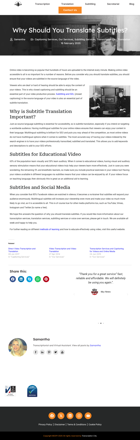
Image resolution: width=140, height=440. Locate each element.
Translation (67, 4)
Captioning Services (46, 39)
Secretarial (113, 4)
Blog (131, 4)
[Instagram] (79, 415)
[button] (13, 279)
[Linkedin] (70, 415)
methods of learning (49, 229)
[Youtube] (88, 415)
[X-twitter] (61, 415)
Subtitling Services (85, 39)
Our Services (66, 39)
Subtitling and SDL (65, 94)
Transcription (42, 4)
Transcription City (106, 39)
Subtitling (90, 4)
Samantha (95, 345)
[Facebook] (52, 415)
